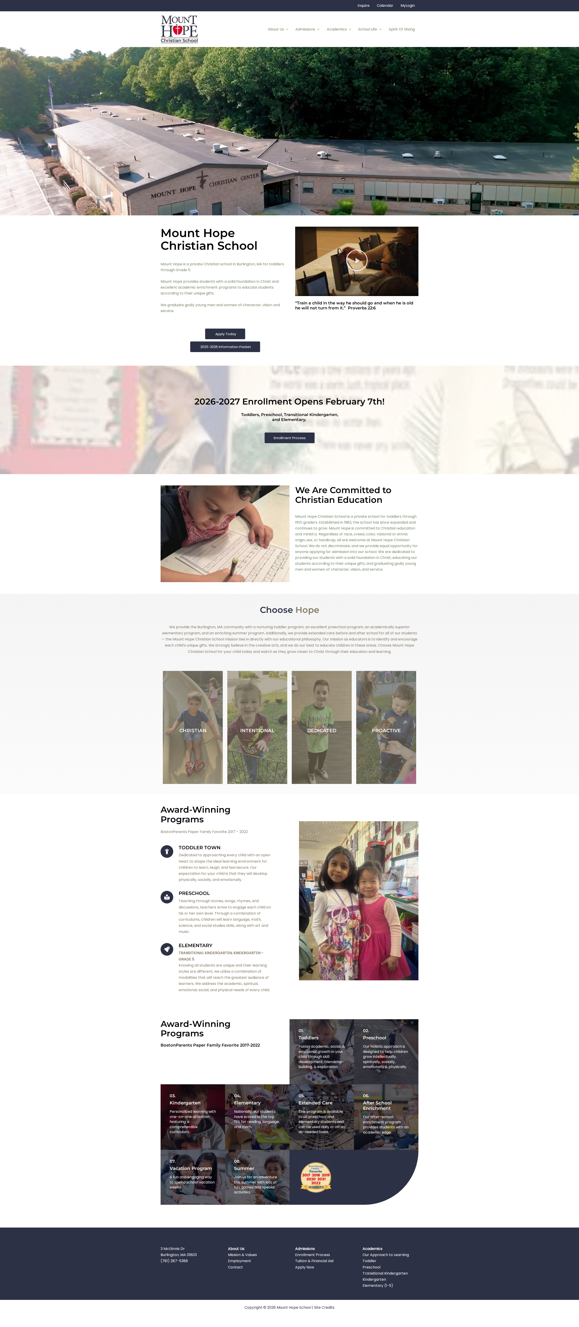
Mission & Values (242, 1254)
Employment (239, 1260)
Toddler (369, 1260)
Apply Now (304, 1267)
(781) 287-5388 (174, 1260)
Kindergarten (374, 1279)
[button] (286, 29)
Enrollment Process (312, 1254)
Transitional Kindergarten (385, 1273)
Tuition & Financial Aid (314, 1260)
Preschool (371, 1267)
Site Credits (324, 1307)
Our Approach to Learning (386, 1254)
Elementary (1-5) (378, 1285)
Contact (235, 1267)
